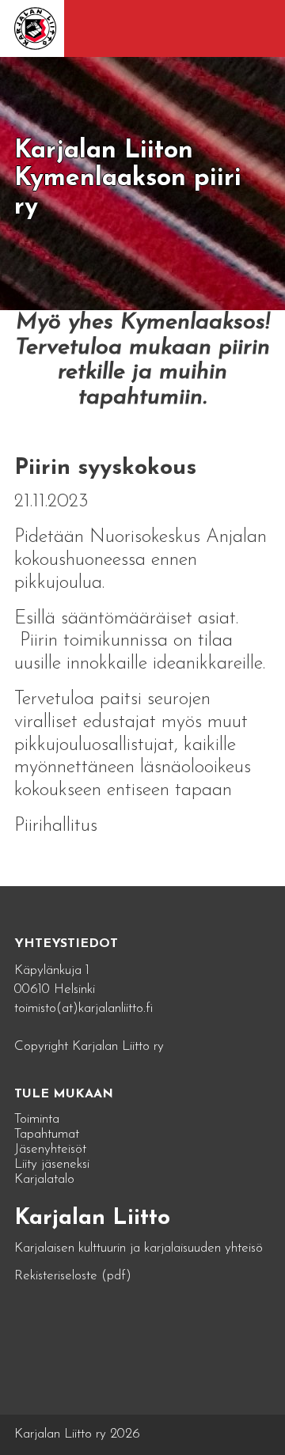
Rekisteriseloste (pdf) (72, 1276)
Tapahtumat (46, 1134)
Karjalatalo (44, 1179)
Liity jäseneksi (51, 1164)
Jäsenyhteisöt (50, 1149)
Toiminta (36, 1119)
